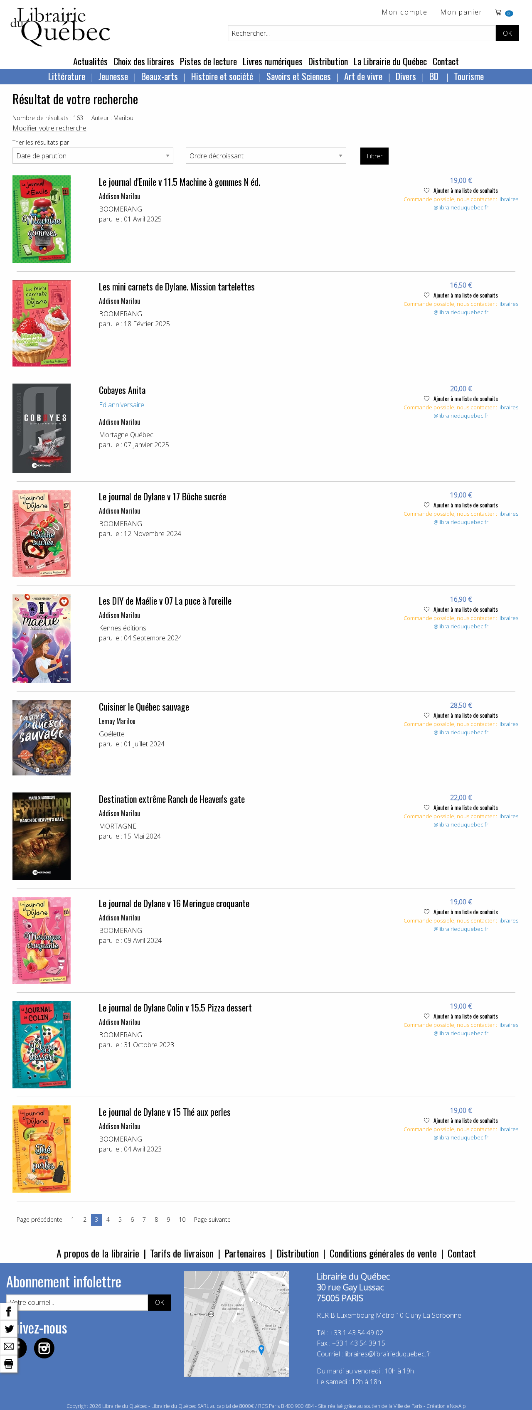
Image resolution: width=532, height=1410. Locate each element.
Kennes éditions (122, 627)
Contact (446, 61)
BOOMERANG (120, 209)
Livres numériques (273, 61)
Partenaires (245, 1252)
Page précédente (39, 1219)
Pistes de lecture (208, 61)
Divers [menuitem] (406, 76)
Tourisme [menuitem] (469, 76)
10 (182, 1219)
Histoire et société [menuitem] (222, 76)
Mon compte (405, 13)
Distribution (328, 61)
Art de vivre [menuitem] (363, 76)
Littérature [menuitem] (66, 76)
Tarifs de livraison (182, 1252)
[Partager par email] (8, 1345)
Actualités (90, 61)
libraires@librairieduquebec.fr (475, 203)
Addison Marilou (119, 196)
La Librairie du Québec (390, 61)
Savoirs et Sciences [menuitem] (298, 76)
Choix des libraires (143, 61)
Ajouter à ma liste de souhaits (465, 190)
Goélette (112, 733)
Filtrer (374, 156)
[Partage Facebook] (8, 1310)
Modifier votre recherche (49, 128)
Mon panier (461, 13)
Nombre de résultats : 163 (47, 118)
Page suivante (212, 1219)
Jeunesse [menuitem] (113, 76)
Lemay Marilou (117, 721)
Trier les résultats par (40, 142)
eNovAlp (456, 1406)
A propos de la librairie (98, 1252)
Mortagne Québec (126, 434)
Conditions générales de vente (383, 1252)
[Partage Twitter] (8, 1328)
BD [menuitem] (435, 76)
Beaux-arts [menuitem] (159, 76)
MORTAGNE (117, 826)
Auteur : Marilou (112, 118)
